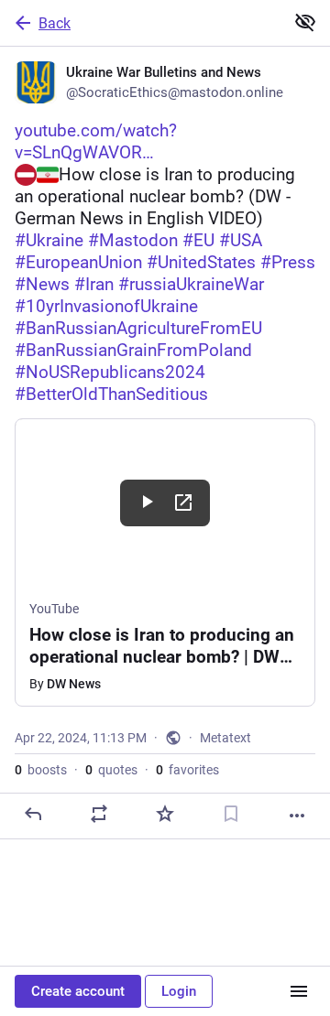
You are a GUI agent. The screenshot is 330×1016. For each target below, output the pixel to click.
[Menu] (298, 991)
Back (54, 23)
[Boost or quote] (99, 814)
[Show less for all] (305, 22)
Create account (78, 991)
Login (178, 991)
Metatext (225, 737)
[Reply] (33, 814)
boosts (41, 769)
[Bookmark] (231, 814)
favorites (187, 769)
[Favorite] (165, 814)
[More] (297, 816)
